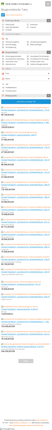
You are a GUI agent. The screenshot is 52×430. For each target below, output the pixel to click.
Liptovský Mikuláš (11, 27)
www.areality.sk (42, 420)
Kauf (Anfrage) (10, 44)
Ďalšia (25, 361)
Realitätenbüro (11, 87)
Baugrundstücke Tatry (14, 9)
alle (7, 84)
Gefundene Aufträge (26, 102)
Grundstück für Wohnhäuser (16, 59)
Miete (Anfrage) (36, 44)
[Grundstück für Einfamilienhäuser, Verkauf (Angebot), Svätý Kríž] (25, 244)
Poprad (33, 27)
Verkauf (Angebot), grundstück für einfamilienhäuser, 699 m (25, 184)
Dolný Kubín (9, 24)
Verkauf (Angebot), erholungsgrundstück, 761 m (21, 284)
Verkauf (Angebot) (12, 42)
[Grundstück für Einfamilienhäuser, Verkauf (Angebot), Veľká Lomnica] (26, 294)
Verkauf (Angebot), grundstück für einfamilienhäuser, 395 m (25, 234)
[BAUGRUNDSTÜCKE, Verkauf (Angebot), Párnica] (19, 307)
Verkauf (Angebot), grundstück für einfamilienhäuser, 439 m (25, 272)
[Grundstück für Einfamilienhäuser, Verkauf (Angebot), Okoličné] (25, 257)
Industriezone (10, 64)
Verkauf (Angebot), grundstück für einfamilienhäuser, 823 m (25, 209)
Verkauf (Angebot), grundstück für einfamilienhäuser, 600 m (25, 247)
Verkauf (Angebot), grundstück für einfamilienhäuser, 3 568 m (26, 122)
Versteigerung (10, 47)
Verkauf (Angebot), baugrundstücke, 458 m (19, 135)
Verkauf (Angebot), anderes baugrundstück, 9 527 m (22, 346)
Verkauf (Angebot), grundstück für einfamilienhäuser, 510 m (25, 172)
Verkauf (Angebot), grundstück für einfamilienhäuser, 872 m (25, 222)
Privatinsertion (11, 91)
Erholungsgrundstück (13, 56)
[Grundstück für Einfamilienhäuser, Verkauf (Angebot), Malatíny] (25, 120)
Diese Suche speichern (13, 15)
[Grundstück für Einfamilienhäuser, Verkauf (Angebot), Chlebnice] (25, 195)
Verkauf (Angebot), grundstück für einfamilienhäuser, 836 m (25, 296)
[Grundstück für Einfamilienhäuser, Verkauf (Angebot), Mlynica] (25, 182)
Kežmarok (34, 24)
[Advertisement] (26, 392)
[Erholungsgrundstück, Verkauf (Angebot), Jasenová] (21, 282)
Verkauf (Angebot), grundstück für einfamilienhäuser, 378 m (25, 259)
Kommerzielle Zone (37, 61)
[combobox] (26, 95)
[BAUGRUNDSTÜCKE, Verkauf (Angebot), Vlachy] (19, 132)
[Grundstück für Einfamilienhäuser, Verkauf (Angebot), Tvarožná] (25, 145)
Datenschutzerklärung (34, 425)
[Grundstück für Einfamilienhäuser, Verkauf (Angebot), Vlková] (24, 157)
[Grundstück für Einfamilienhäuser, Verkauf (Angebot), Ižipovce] (25, 107)
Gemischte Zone (11, 61)
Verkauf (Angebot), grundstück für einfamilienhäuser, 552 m (25, 160)
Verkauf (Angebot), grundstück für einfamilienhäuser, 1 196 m (26, 321)
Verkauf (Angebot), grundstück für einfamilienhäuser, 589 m (25, 197)
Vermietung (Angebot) (38, 42)
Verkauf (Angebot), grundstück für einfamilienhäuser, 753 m (25, 147)
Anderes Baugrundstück (39, 64)
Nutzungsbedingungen (17, 425)
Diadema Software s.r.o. (22, 423)
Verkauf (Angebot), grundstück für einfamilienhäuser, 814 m (25, 334)
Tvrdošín (8, 30)
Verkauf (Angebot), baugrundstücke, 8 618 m (19, 309)
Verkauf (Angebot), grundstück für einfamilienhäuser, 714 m (25, 110)
